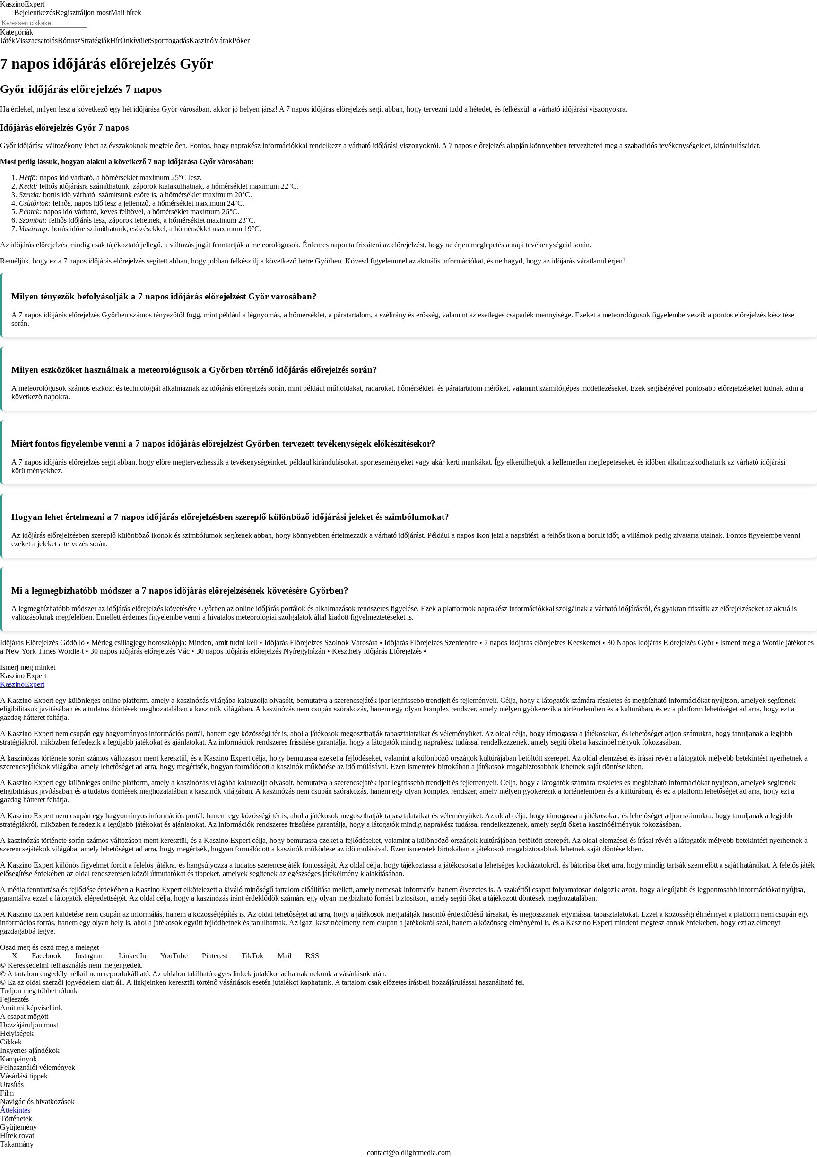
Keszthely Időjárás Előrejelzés (377, 651)
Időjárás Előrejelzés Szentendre (431, 643)
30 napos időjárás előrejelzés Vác (140, 651)
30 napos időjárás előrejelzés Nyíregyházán (260, 651)
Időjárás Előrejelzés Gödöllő (42, 643)
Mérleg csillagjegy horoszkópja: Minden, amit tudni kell (174, 643)
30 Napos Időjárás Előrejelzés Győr (660, 643)
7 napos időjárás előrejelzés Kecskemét (542, 643)
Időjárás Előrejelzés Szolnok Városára (321, 643)
